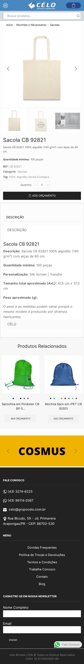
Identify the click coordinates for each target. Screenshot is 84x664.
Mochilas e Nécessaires (31, 24)
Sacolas (55, 24)
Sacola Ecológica (38, 176)
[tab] (15, 217)
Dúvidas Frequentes (42, 547)
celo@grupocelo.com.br (27, 509)
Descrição (15, 217)
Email (7, 623)
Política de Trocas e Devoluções (42, 555)
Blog (42, 584)
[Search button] (78, 15)
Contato (42, 577)
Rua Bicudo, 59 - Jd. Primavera (32, 518)
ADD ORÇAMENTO (44, 195)
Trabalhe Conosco (42, 569)
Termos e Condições (42, 562)
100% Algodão (18, 176)
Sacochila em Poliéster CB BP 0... (20, 406)
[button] (8, 69)
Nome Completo (16, 607)
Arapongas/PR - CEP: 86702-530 (28, 524)
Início (9, 24)
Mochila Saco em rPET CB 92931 (63, 406)
